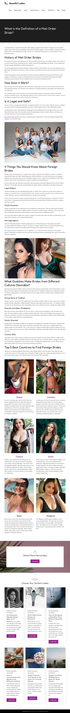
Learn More (11, 636)
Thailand (19, 456)
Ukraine (19, 397)
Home (10, 10)
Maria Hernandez (12, 611)
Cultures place (8, 323)
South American (34, 10)
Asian (25, 10)
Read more (35, 561)
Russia (50, 456)
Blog (58, 10)
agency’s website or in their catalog (45, 88)
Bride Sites (51, 10)
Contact (63, 10)
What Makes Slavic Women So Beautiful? (35, 617)
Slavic (43, 10)
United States (44, 63)
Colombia (51, 397)
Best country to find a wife (11, 117)
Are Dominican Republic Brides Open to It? (12, 617)
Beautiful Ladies (17, 3)
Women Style (17, 10)
